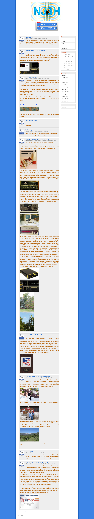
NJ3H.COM (20, 515)
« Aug (68, 69)
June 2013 (64, 84)
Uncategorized (31, 38)
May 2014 (64, 82)
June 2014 (64, 80)
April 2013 (64, 89)
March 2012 (64, 98)
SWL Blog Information (32, 77)
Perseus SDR (65, 48)
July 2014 (64, 77)
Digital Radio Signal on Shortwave (35, 50)
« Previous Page (22, 511)
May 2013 (64, 87)
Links (63, 43)
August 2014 (64, 75)
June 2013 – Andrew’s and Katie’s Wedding (38, 376)
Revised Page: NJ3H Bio (32, 120)
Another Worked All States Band (35, 335)
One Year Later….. (31, 451)
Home (63, 38)
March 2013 (64, 91)
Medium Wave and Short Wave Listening (37, 139)
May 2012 (64, 96)
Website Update (30, 130)
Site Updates (29, 37)
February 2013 (65, 94)
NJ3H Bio (64, 46)
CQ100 (63, 41)
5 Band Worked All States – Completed (37, 462)
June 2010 (64, 101)
